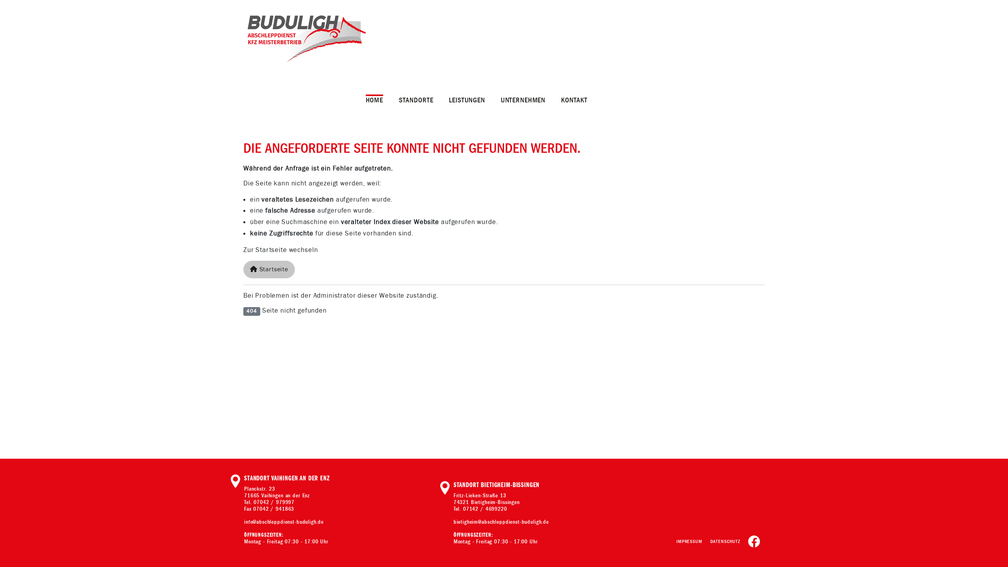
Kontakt (574, 100)
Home (374, 100)
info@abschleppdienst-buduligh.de (284, 522)
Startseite (273, 269)
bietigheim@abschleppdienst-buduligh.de (501, 522)
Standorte (416, 100)
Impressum (689, 541)
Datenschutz (725, 541)
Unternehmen (523, 100)
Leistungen (467, 100)
